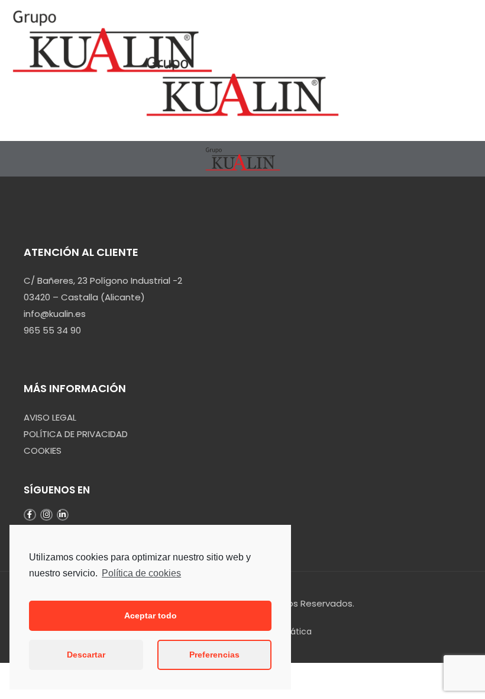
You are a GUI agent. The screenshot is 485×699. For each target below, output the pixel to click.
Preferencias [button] (214, 654)
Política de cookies (141, 573)
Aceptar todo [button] (150, 615)
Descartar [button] (86, 654)
